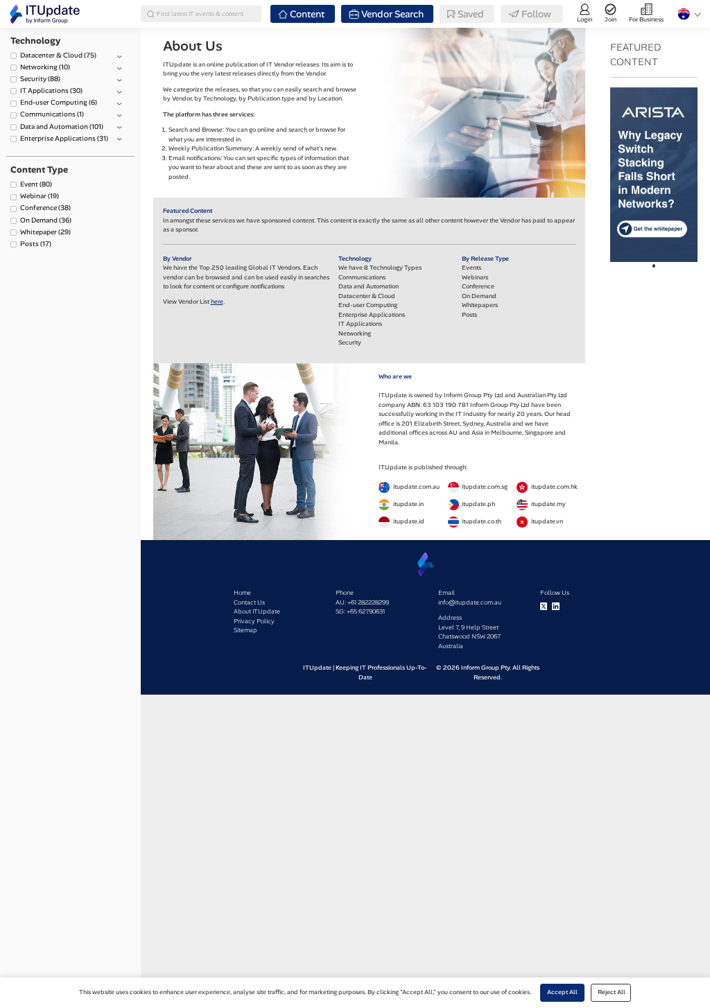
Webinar (39, 195)
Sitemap (245, 630)
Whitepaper (45, 231)
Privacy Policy (254, 621)
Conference (45, 207)
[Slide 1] (653, 265)
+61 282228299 (368, 602)
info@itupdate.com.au (469, 602)
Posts (35, 243)
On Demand (45, 220)
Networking (45, 66)
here (217, 301)
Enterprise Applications (64, 138)
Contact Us (249, 602)
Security (40, 78)
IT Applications (51, 90)
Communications (52, 114)
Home (242, 593)
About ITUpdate (257, 611)
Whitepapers (480, 305)
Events (471, 267)
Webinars (475, 277)
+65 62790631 (366, 611)
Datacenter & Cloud (58, 55)
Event (36, 184)
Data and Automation (61, 126)
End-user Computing (58, 102)
